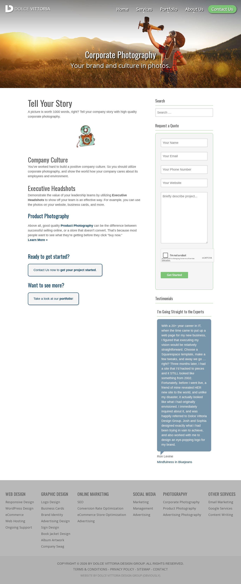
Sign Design (50, 527)
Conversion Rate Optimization (100, 508)
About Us (194, 9)
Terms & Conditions (90, 569)
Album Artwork (52, 540)
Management (143, 508)
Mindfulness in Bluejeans (174, 462)
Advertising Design (55, 521)
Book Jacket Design (55, 534)
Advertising (86, 521)
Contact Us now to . (65, 270)
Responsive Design (19, 502)
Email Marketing (220, 502)
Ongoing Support (18, 527)
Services (144, 9)
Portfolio (168, 9)
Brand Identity (52, 515)
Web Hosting (15, 521)
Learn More (36, 240)
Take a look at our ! (53, 298)
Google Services (220, 508)
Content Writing (220, 515)
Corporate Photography (181, 502)
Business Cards (52, 508)
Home (122, 9)
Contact (160, 569)
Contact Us (222, 9)
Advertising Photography (182, 515)
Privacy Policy (122, 569)
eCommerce (14, 515)
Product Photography (77, 225)
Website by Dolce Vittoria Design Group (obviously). (120, 575)
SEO (80, 502)
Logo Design (50, 502)
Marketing (141, 502)
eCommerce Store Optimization (101, 515)
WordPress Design (19, 508)
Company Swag (52, 546)
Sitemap (143, 569)
